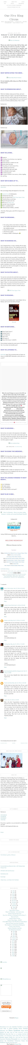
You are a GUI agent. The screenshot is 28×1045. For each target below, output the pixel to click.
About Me (14, 1)
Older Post (4, 743)
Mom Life (15, 575)
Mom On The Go (14, 917)
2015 (13, 944)
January (13, 939)
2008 (13, 955)
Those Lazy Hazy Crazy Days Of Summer (15, 923)
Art (23, 1026)
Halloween (2, 1034)
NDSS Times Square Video (18, 197)
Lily (20, 1035)
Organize (21, 3)
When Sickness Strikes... (14, 910)
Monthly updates (4, 1037)
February (14, 938)
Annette (5, 699)
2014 (13, 946)
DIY (7, 1030)
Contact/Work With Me (14, 7)
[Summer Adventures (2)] (14, 514)
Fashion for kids (4, 1032)
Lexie (14, 1035)
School (24, 1039)
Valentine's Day (8, 1042)
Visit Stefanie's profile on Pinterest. (8, 855)
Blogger (16, 1017)
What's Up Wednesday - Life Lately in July (15, 912)
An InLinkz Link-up (5, 569)
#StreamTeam (3, 1026)
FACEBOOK (3, 816)
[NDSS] (14, 290)
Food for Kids (13, 1032)
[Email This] (14, 573)
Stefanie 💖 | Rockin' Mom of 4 (16, 422)
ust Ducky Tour (10, 202)
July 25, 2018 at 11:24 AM (19, 620)
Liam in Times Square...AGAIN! (15, 920)
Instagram (19, 553)
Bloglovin (12, 553)
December (14, 900)
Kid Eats (15, 1034)
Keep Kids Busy (9, 1034)
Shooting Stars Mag (8, 644)
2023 (13, 891)
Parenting (8, 1039)
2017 (13, 941)
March (13, 936)
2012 (13, 949)
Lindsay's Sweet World (9, 605)
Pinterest (23, 553)
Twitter (26, 553)
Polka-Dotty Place (7, 553)
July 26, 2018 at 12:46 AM (20, 683)
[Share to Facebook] (18, 573)
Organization (2, 1039)
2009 (13, 954)
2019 (13, 897)
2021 (13, 894)
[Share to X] (17, 573)
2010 (13, 952)
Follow (2, 832)
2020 (13, 895)
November (14, 902)
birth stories (14, 1042)
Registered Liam (5, 194)
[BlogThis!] (15, 573)
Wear (12, 3)
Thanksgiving (17, 1040)
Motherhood (8, 576)
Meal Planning (7, 575)
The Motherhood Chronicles (15, 929)
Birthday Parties (17, 1028)
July (14, 908)
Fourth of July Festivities (14, 926)
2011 (13, 950)
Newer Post (24, 743)
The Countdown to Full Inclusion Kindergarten (15, 925)
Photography (14, 1039)
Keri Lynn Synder (8, 558)
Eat (5, 3)
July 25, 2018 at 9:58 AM (19, 605)
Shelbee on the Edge (8, 620)
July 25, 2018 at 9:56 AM (19, 588)
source (14, 322)
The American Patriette (10, 560)
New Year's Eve (24, 1037)
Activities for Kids (17, 1027)
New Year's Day (16, 1037)
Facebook (15, 553)
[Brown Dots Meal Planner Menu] (14, 77)
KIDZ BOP (3, 354)
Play (23, 1)
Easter (26, 1030)
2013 (13, 947)
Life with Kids (21, 574)
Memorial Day (25, 1035)
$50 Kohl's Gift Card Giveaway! (7, 870)
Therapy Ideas (24, 1040)
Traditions (2, 1042)
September (14, 905)
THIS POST (3, 187)
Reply (5, 601)
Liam (17, 1035)
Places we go (20, 1039)
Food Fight (3, 876)
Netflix (10, 1037)
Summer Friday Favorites (14, 918)
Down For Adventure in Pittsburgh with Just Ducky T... (15, 915)
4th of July (8, 1026)
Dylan (22, 1030)
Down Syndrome (12, 574)
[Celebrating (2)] (14, 40)
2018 (13, 899)
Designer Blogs (18, 1044)
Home (5, 1)
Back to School (8, 1028)
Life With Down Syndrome (14, 5)
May (14, 933)
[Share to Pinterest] (20, 573)
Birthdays (25, 1028)
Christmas (2, 1030)
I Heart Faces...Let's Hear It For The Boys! (10, 880)
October (14, 904)
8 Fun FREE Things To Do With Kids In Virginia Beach (15, 921)
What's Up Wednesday (18, 577)
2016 (13, 942)
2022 (13, 892)
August (14, 907)
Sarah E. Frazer (8, 561)
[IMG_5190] (14, 443)
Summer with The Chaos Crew (14, 913)
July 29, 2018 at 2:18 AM (13, 699)
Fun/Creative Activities (23, 1032)
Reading (15, 576)
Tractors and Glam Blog (9, 683)
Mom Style (22, 575)
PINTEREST (3, 818)
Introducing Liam (4, 873)
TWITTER (3, 819)
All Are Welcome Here (18, 446)
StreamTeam (10, 1041)
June (14, 931)
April (14, 934)
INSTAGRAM (4, 815)
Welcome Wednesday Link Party (15, 928)
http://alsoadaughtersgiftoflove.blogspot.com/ (13, 671)
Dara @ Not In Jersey (8, 588)
